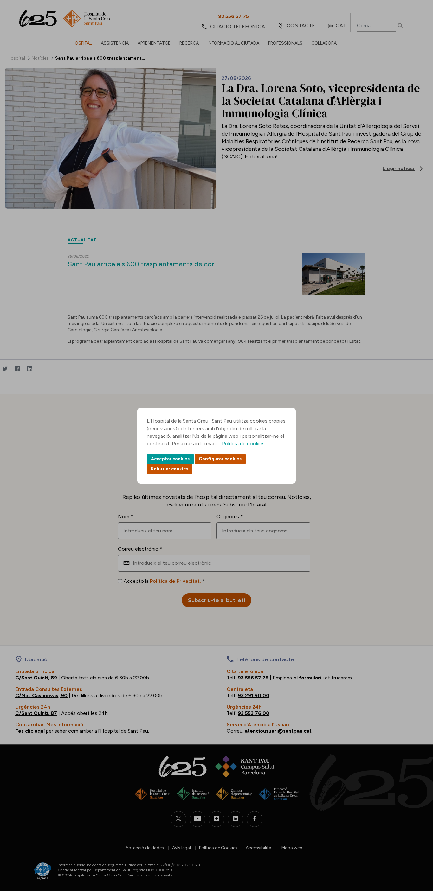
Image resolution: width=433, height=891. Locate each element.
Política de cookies (243, 444)
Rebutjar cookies (169, 469)
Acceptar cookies (170, 458)
